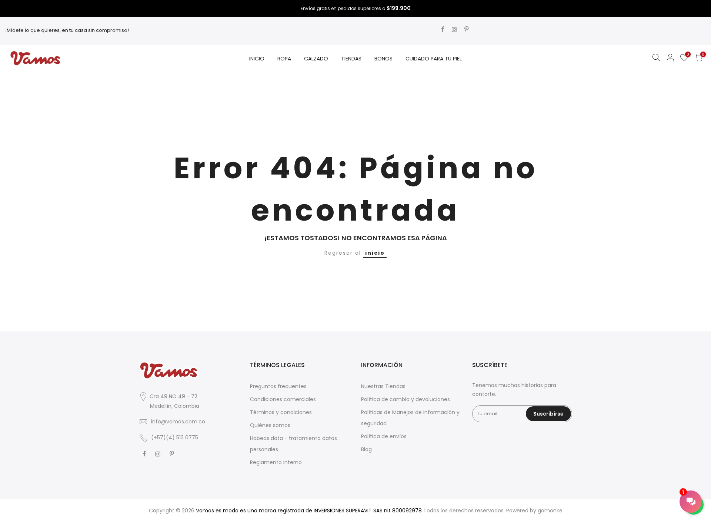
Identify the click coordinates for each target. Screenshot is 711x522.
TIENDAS (351, 58)
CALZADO (316, 58)
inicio (375, 253)
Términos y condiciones (281, 412)
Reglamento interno (276, 462)
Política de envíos (384, 436)
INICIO (256, 58)
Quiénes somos (270, 425)
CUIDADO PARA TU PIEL (433, 58)
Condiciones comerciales (283, 399)
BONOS (383, 58)
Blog (366, 449)
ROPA (284, 58)
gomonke (550, 510)
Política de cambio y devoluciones (405, 399)
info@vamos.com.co (178, 421)
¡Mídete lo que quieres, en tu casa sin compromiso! (67, 30)
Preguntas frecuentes (278, 386)
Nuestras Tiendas (383, 386)
